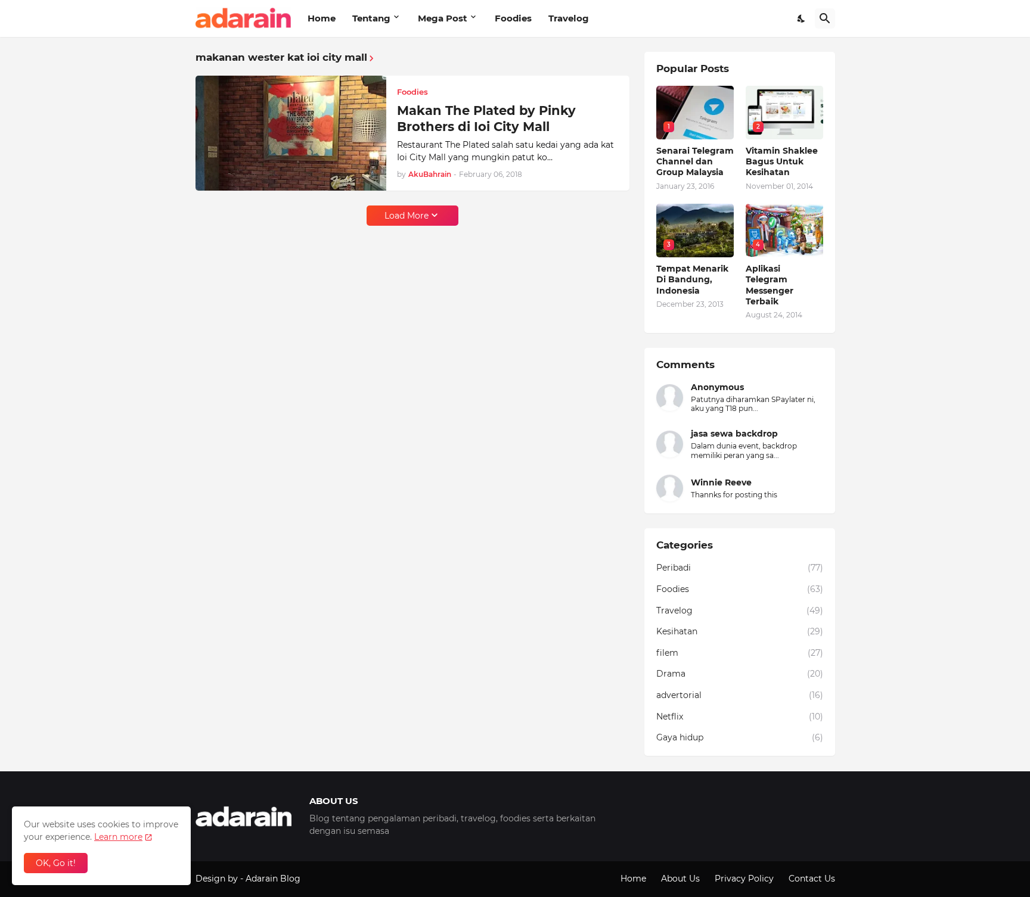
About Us (680, 878)
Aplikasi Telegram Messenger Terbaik (769, 285)
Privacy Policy (744, 878)
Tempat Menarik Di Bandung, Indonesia (692, 279)
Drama (739, 673)
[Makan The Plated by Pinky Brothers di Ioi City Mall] (291, 133)
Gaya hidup (739, 737)
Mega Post (442, 18)
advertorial (739, 695)
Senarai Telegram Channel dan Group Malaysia (695, 161)
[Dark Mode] (802, 18)
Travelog (568, 18)
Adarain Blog (273, 878)
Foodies (513, 18)
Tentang (371, 18)
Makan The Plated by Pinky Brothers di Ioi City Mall (486, 118)
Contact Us (812, 878)
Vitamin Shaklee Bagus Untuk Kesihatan (782, 161)
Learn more (118, 836)
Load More (406, 215)
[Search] (825, 18)
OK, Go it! (56, 863)
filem (739, 652)
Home (322, 18)
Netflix (739, 716)
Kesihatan (739, 631)
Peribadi (739, 567)
